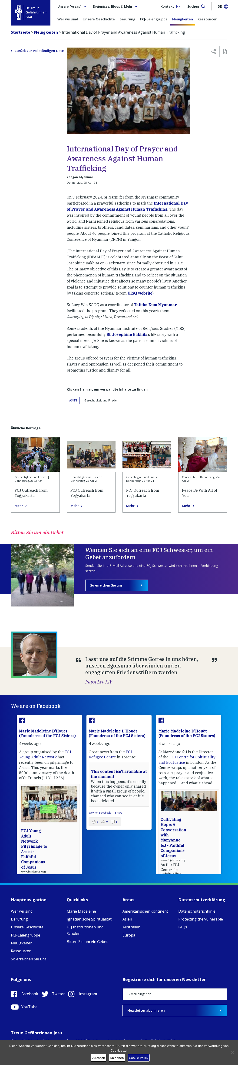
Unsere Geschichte (99, 19)
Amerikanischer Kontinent (145, 911)
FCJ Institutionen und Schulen (85, 930)
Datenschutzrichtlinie (196, 911)
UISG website (140, 293)
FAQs (182, 927)
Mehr (19, 505)
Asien (73, 400)
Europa (128, 935)
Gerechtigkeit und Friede (100, 400)
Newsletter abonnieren (146, 1010)
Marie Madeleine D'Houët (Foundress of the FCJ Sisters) (47, 733)
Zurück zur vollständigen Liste (39, 50)
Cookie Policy (138, 1058)
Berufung (127, 19)
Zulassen (98, 1058)
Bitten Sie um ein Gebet (87, 941)
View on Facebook (100, 812)
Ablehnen (117, 1058)
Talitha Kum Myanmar (155, 304)
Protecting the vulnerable (200, 919)
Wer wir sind (67, 19)
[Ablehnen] (232, 1052)
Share (118, 812)
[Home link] (30, 12)
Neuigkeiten (182, 19)
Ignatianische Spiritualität (89, 919)
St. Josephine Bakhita (127, 334)
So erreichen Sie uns (106, 585)
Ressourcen (207, 19)
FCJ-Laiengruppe (154, 19)
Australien (131, 927)
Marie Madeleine (81, 911)
